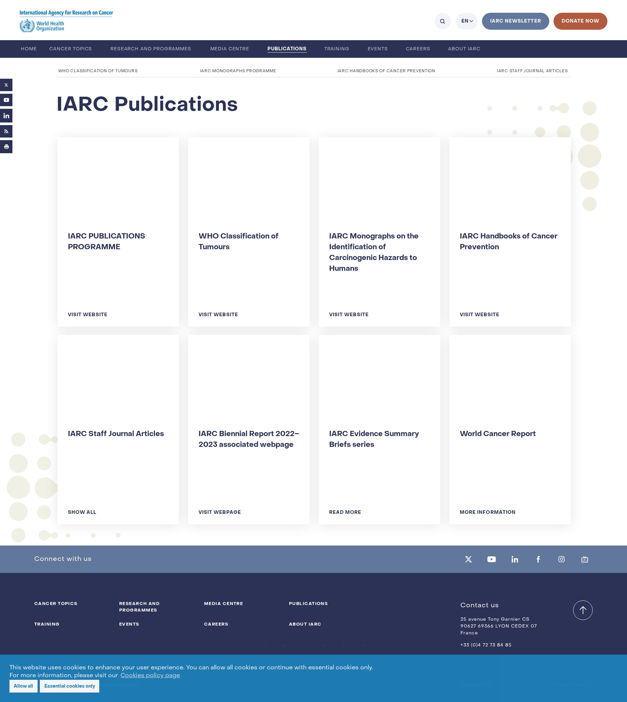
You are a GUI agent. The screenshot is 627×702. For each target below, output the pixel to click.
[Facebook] (538, 559)
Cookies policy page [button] (150, 675)
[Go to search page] (443, 21)
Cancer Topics (70, 49)
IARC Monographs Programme (238, 71)
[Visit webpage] (248, 433)
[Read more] (379, 433)
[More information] (509, 433)
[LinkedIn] (6, 115)
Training (336, 49)
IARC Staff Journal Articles (532, 71)
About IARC (464, 49)
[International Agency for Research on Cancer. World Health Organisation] (66, 21)
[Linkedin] (515, 559)
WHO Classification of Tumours (98, 71)
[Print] (6, 146)
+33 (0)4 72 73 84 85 (486, 645)
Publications (287, 49)
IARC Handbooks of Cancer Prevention (386, 71)
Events (378, 49)
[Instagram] (562, 559)
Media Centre (229, 49)
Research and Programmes (150, 49)
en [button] (465, 21)
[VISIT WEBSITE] (117, 235)
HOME (29, 49)
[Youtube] (6, 100)
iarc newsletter (515, 21)
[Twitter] (6, 85)
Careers (418, 49)
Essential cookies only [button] (69, 686)
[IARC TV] (585, 559)
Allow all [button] (23, 686)
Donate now (580, 21)
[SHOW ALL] (117, 433)
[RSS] (6, 131)
